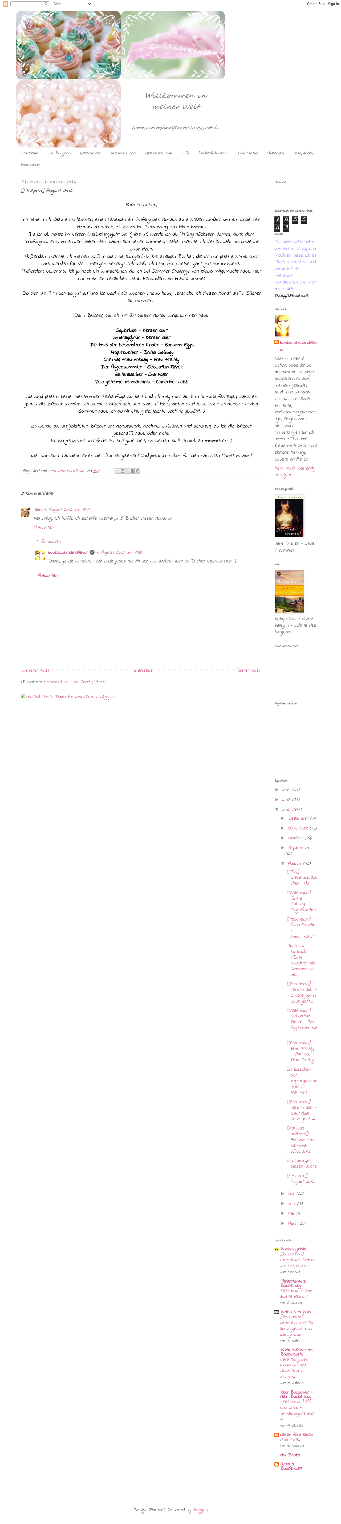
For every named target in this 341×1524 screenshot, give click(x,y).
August (295, 863)
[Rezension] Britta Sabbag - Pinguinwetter (301, 901)
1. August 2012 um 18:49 (66, 509)
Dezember (299, 818)
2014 (287, 790)
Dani (38, 509)
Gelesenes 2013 (123, 153)
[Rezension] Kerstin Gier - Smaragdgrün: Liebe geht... (301, 993)
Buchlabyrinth (293, 1249)
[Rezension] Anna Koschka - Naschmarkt (301, 928)
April (293, 1223)
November (298, 828)
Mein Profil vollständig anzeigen (294, 472)
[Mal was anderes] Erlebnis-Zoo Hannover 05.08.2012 (300, 1140)
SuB (185, 153)
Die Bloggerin (58, 153)
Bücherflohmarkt (212, 153)
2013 (287, 799)
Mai (291, 1213)
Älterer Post (248, 670)
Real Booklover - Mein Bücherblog (296, 1394)
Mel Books (290, 1455)
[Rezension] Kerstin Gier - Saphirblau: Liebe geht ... (301, 1111)
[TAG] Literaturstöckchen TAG (301, 878)
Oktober (296, 838)
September (299, 848)
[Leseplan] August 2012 (300, 1179)
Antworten (43, 527)
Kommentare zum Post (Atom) (74, 682)
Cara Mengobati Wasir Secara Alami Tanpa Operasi (294, 1368)
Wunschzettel (247, 153)
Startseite (29, 153)
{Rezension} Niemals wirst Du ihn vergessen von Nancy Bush (296, 1326)
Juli (291, 1193)
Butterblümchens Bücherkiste (296, 1352)
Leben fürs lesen (296, 1434)
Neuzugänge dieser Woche (301, 1163)
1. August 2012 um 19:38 (119, 552)
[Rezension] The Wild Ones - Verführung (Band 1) (296, 1410)
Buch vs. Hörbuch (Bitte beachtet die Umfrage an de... (300, 960)
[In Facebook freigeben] (132, 471)
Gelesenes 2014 (158, 153)
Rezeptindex (303, 153)
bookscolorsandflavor (68, 552)
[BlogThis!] (122, 471)
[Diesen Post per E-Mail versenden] (117, 471)
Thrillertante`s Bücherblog (293, 1283)
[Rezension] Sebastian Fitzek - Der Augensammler (301, 1022)
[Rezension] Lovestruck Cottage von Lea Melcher (298, 1260)
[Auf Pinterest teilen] (137, 471)
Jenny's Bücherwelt (291, 1466)
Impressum (30, 165)
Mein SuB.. (290, 1439)
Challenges (275, 153)
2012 (287, 810)
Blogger (200, 1510)
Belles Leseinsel (295, 1312)
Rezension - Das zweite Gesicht (296, 1293)
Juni (292, 1203)
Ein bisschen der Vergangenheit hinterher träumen (301, 1081)
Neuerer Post (35, 670)
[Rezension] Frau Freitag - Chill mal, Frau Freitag (300, 1052)
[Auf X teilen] (127, 471)
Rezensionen (90, 153)
